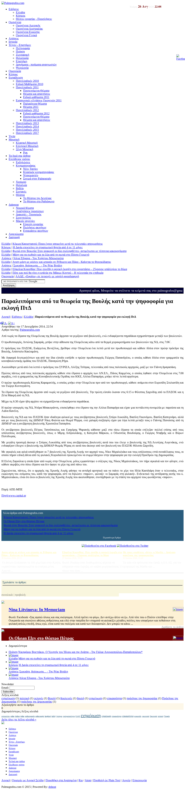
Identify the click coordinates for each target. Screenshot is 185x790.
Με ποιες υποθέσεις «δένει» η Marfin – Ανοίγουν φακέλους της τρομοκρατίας (149, 554)
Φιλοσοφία (22, 58)
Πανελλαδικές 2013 (27, 123)
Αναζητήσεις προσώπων (30, 211)
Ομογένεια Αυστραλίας (29, 28)
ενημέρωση (8, 698)
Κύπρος (13, 74)
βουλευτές (66, 698)
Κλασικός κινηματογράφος (38, 172)
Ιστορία (13, 41)
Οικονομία (15, 71)
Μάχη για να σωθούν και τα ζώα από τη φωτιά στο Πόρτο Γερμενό (50, 254)
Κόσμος (20, 15)
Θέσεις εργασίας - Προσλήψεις (34, 18)
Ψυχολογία (22, 67)
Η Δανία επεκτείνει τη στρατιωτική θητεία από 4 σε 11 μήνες (48, 247)
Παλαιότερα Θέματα (35, 103)
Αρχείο (126, 780)
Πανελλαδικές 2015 (27, 129)
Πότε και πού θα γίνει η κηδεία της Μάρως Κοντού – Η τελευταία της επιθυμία (57, 272)
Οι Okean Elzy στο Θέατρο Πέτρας (24, 521)
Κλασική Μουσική (27, 142)
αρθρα (12, 716)
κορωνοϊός (137, 716)
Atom (88, 780)
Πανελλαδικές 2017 (27, 133)
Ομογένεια (15, 22)
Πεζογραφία (23, 48)
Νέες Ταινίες (30, 168)
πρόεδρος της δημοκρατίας (142, 698)
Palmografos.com (30, 329)
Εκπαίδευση (16, 77)
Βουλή (52, 698)
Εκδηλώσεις (23, 162)
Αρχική (5, 316)
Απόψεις (14, 38)
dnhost (52, 786)
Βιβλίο (20, 188)
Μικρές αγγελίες (25, 220)
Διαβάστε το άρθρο (173, 627)
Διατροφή (14, 237)
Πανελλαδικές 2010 (27, 80)
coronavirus (5, 716)
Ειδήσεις (14, 9)
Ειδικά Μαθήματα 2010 (29, 84)
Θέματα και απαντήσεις (36, 93)
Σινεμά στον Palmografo (37, 178)
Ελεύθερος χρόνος (19, 159)
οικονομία (145, 716)
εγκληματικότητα (69, 716)
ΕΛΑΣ (78, 716)
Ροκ (25, 152)
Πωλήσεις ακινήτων (34, 227)
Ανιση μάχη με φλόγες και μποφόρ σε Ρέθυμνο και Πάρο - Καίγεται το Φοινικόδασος (61, 261)
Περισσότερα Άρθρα (112, 537)
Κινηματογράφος (25, 165)
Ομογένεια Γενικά (26, 35)
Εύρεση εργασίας (33, 224)
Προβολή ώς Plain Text (106, 780)
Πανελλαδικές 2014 (27, 126)
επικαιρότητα (114, 698)
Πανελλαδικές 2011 (27, 87)
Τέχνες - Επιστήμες (20, 45)
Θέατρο (20, 194)
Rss (81, 780)
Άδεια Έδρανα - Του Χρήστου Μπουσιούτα (38, 258)
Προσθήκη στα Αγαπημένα (61, 780)
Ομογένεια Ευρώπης (28, 31)
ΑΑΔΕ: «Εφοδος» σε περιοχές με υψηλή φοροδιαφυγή (47, 276)
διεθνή (53, 716)
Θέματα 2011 (30, 106)
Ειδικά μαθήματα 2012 (36, 113)
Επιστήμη (21, 61)
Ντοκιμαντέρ (30, 175)
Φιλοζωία (21, 185)
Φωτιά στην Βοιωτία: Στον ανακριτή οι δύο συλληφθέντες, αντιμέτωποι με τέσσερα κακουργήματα (69, 251)
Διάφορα (14, 204)
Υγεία (12, 136)
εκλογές (38, 698)
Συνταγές (21, 191)
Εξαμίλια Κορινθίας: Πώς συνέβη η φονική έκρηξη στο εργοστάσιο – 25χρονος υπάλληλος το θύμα (69, 269)
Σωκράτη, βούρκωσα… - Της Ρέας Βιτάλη (37, 265)
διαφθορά (48, 716)
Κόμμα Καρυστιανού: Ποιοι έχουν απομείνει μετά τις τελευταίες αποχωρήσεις (57, 243)
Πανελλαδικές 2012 (27, 110)
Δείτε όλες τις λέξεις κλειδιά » (18, 719)
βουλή (80, 698)
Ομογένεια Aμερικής (28, 25)
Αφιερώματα (16, 234)
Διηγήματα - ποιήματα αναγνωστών (36, 64)
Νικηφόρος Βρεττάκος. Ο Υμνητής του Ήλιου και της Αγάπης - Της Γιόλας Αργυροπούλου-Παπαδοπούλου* (80, 652)
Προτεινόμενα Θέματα (36, 90)
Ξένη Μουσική (24, 149)
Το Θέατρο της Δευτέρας (37, 198)
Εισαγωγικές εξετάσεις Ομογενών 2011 (39, 100)
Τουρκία (167, 716)
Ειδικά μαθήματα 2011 (36, 97)
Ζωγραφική (22, 54)
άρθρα (17, 716)
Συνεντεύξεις (23, 217)
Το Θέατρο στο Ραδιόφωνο (38, 201)
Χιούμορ (21, 181)
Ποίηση (20, 51)
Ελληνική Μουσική (27, 146)
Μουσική (14, 139)
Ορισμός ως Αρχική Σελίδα (28, 780)
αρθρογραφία (30, 716)
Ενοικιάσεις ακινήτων (35, 230)
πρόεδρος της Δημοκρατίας (36, 701)
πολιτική (24, 698)
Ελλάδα (20, 12)
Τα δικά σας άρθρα (19, 155)
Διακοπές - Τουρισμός (28, 214)
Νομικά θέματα (25, 207)
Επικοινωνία (139, 780)
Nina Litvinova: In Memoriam (37, 609)
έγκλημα (59, 716)
